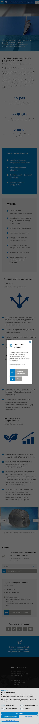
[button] (4, 690)
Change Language (21, 372)
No (18, 379)
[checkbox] (3, 705)
